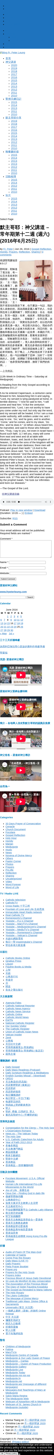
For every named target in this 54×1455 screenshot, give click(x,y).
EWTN (9, 1020)
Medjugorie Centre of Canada (22, 1355)
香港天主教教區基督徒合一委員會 (24, 1219)
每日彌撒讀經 (13, 1095)
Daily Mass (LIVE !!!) (17, 1260)
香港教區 (11, 1162)
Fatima (9, 1349)
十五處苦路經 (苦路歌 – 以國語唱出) (31, 40)
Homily (3, 252)
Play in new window (21, 510)
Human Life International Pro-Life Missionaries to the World (24, 1185)
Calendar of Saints (16, 1255)
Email (4, 567)
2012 (14, 89)
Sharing (35, 252)
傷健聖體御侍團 (14, 1196)
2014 (14, 83)
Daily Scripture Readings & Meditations (27, 1072)
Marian (9, 844)
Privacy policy (11, 1454)
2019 (14, 68)
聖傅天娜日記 (13, 98)
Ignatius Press (13, 961)
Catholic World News (17, 1017)
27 (1, 630)
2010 (14, 95)
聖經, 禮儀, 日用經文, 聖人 (20, 1111)
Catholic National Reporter (20, 1005)
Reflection (24, 252)
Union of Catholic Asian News (22, 1031)
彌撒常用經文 (13, 1320)
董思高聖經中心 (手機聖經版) (22, 1115)
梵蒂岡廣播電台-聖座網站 (20, 1047)
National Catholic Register (20, 1023)
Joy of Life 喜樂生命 (17, 1190)
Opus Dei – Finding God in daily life (25, 1193)
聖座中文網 (12, 1158)
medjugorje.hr (13, 1378)
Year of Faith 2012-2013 (19, 1142)
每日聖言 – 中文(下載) (18, 1098)
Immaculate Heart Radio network (24, 912)
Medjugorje (12, 846)
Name (4, 562)
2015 (14, 80)
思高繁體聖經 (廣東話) (18, 1085)
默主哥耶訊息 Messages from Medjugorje (28, 30)
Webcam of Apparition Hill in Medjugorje (28, 1401)
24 (15, 626)
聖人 (8, 1108)
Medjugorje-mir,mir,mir (18, 1375)
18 (18, 623)
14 (5, 623)
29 (8, 630)
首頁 (8, 58)
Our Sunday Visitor (16, 1026)
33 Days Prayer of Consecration (23, 823)
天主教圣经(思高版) (16, 1081)
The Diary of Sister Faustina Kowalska (27, 1286)
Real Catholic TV (15, 915)
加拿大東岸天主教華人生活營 (22, 1203)
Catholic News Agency (18, 1008)
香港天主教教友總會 (17, 1223)
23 (11, 626)
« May (3, 633)
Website (4, 573)
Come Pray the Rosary (18, 1258)
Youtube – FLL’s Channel (19, 921)
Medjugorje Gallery (16, 1366)
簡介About (11, 14)
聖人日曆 (11, 1330)
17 (15, 623)
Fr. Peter (8, 249)
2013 (14, 86)
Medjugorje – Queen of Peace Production (28, 1364)
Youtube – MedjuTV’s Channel (22, 929)
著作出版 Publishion (17, 47)
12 (21, 620)
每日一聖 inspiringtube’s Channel (24, 942)
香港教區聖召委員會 (17, 1226)
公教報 (9, 1040)
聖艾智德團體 (13, 1216)
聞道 (8, 986)
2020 (14, 65)
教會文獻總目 (13, 1155)
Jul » (11, 633)
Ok (2, 1454)
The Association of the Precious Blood (26, 1284)
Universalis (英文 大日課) (19, 1307)
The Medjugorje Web (17, 1398)
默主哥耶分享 (13, 117)
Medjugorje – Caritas (17, 1361)
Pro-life (9, 870)
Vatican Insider (14, 1034)
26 (21, 626)
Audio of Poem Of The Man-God (23, 1252)
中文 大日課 (12, 1317)
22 (8, 626)
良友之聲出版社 (14, 989)
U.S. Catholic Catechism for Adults (25, 1139)
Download (39, 510)
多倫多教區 (12, 1145)
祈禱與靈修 (12, 1327)
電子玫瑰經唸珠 (14, 1333)
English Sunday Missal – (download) (26, 1075)
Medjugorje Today (15, 1372)
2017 (14, 74)
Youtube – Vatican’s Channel (21, 935)
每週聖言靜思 (13, 1101)
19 (21, 623)
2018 (14, 71)
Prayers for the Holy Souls (20, 1272)
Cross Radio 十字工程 (18, 906)
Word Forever (13, 884)
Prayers (13, 252)
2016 (14, 77)
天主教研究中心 (14, 1206)
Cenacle (10, 826)
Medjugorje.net (14, 1381)
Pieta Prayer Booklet (17, 1266)
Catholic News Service (18, 1011)
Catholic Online (14, 1014)
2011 (14, 92)
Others (9, 858)
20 (1, 626)
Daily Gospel (13, 1067)
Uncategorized (14, 878)
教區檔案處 (12, 1152)
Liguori (9, 964)
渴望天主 (16, 37)
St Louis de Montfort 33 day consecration (28, 1281)
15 (8, 623)
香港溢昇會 (12, 1233)
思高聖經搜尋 (13, 1091)
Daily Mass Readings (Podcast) (23, 1070)
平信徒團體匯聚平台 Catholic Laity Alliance (29, 1209)
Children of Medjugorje (18, 1346)
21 (5, 626)
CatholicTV (12, 902)
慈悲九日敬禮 (13, 1323)
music (9, 849)
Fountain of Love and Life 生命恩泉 (25, 909)
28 (5, 630)
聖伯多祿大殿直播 (15, 945)
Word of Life (12, 887)
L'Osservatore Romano (18, 1130)
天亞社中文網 (13, 1044)
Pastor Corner (13, 861)
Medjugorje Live (14, 1369)
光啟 (8, 973)
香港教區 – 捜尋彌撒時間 (19, 1165)
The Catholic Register (17, 1029)
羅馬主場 (11, 1054)
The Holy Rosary (15, 1292)
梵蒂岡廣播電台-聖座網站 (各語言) (25, 1050)
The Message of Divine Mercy (22, 1298)
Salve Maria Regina (16, 1395)
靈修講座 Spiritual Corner (20, 43)
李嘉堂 (9, 980)
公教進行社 (12, 976)
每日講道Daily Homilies (18, 17)
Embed (29, 513)
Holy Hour (11, 838)
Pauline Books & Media (18, 966)
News (9, 852)
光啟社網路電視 (14, 938)
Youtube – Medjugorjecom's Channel (26, 926)
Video (9, 881)
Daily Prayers (13, 1263)
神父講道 (11, 61)
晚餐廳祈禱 (12, 151)
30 (11, 630)
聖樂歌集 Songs (14, 33)
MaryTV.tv (11, 1352)
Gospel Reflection (41, 249)
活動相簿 (11, 176)
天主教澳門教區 (14, 1148)
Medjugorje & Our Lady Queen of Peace (28, 1358)
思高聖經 (11, 1088)
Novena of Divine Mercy (19, 855)
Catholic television (16, 899)
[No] (19, 1454)
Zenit (8, 1037)
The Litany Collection (17, 1295)
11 (18, 620)
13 (1, 623)
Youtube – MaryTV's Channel (22, 923)
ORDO (9, 1078)
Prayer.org (11, 1269)
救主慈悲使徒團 (14, 1213)
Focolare (10, 832)
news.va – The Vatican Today (22, 1133)
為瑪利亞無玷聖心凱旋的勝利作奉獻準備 (22, 646)
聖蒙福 (3, 652)
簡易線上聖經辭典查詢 (18, 1105)
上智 (8, 970)
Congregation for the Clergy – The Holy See (30, 1127)
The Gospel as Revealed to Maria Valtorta (29, 1289)
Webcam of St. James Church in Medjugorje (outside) (23, 1406)
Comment (6, 538)
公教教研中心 (13, 1199)
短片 (8, 195)
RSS (15, 518)
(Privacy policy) (20, 1441)
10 (15, 620)
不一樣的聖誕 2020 (35, 1420)
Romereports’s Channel (19, 918)
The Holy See (13, 1136)
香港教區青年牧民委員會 (19, 1229)
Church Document (16, 829)
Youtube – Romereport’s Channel (24, 932)
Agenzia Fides (13, 1002)
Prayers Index (13, 1275)
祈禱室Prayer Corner (17, 21)
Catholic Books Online (18, 958)
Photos (9, 864)
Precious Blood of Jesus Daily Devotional (28, 1278)
